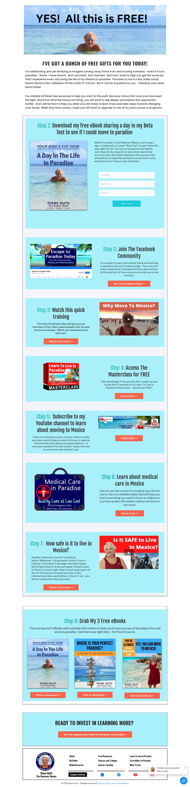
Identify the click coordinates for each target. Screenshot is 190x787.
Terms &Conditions (120, 783)
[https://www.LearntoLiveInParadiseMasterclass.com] (61, 376)
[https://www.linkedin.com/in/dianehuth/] (103, 774)
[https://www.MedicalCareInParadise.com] (60, 491)
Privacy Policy (104, 783)
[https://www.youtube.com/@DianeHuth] (136, 774)
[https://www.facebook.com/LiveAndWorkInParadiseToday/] (119, 774)
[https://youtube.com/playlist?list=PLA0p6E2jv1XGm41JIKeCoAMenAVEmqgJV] (129, 422)
